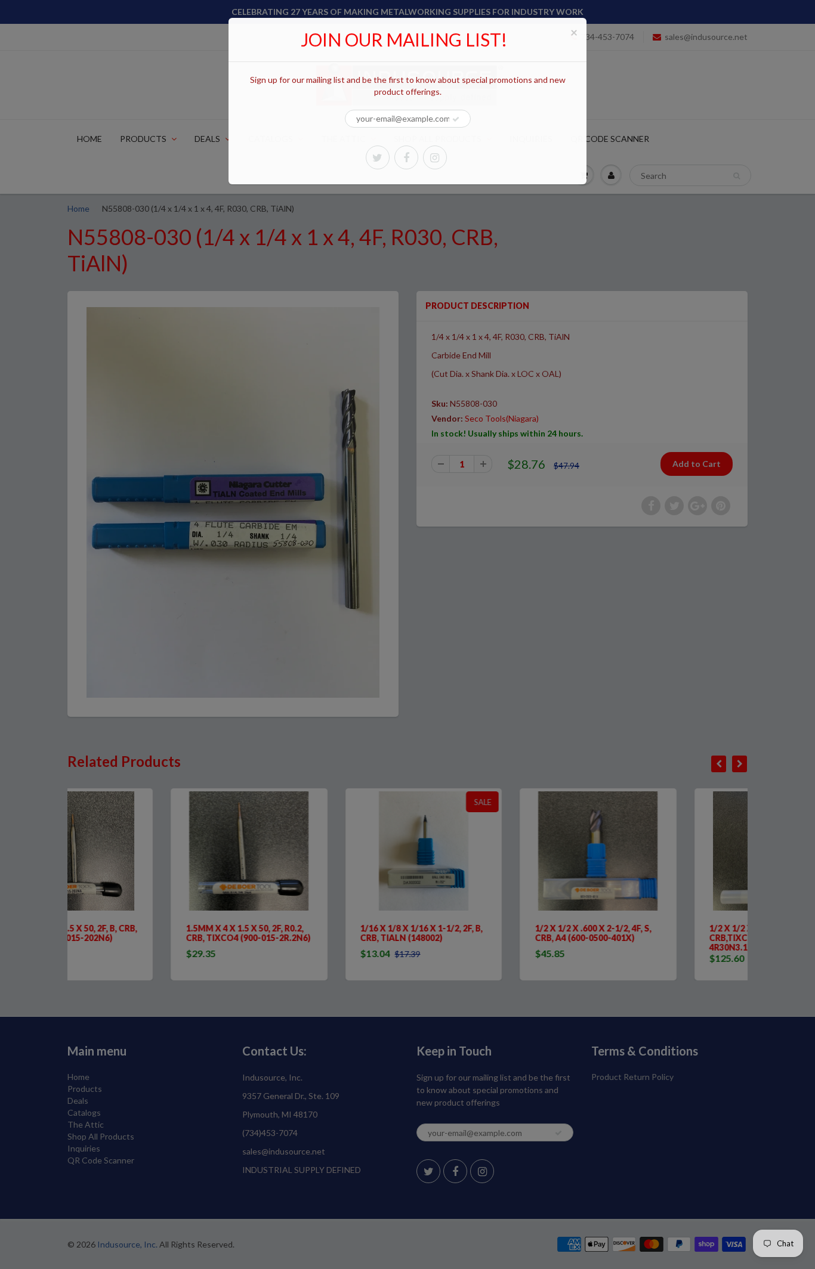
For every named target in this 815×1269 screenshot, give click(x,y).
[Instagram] (435, 157)
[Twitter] (378, 157)
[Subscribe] (456, 119)
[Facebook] (406, 157)
